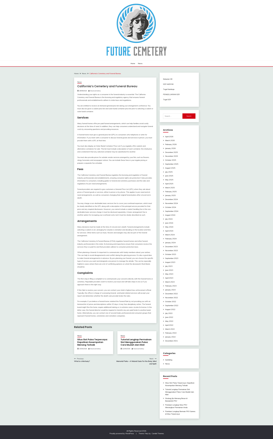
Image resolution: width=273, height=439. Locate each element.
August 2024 (170, 215)
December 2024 (171, 199)
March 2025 (170, 188)
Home (133, 63)
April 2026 (169, 136)
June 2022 (169, 317)
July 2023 (169, 266)
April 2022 (169, 325)
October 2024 (170, 207)
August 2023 (170, 262)
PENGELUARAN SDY (171, 94)
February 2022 (171, 333)
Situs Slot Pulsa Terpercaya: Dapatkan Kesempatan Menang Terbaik (92, 342)
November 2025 (171, 156)
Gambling (168, 360)
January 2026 (170, 148)
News (140, 63)
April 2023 (169, 278)
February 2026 (171, 144)
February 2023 (171, 286)
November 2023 (171, 250)
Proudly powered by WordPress (122, 433)
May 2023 (169, 274)
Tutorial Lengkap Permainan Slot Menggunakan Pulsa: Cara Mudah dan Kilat (136, 342)
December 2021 (171, 341)
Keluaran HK (167, 79)
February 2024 (171, 239)
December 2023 (171, 246)
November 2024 (171, 203)
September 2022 (171, 305)
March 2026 (170, 140)
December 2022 (171, 294)
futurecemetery (95, 91)
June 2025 (169, 176)
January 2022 (170, 337)
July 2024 (169, 219)
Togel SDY (167, 99)
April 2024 (169, 231)
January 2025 (170, 195)
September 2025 (171, 164)
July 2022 (169, 313)
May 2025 (169, 180)
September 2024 (171, 211)
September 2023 (171, 258)
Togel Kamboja (168, 89)
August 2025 (170, 168)
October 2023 (170, 254)
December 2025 (171, 152)
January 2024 (170, 242)
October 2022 (170, 301)
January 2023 (170, 290)
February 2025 (171, 191)
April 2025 (169, 184)
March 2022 (170, 329)
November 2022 (171, 297)
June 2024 (169, 223)
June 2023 (169, 270)
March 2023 (170, 282)
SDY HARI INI (168, 84)
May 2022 (169, 321)
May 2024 (169, 227)
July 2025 (169, 172)
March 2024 (170, 235)
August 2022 (170, 309)
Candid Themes (158, 433)
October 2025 (170, 160)
